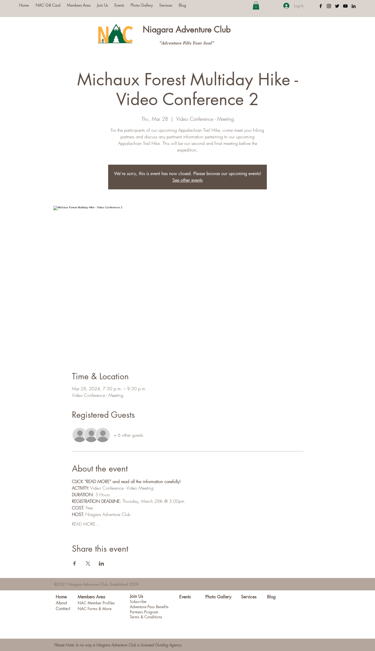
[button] (256, 5)
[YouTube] (345, 6)
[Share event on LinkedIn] (101, 563)
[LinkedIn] (353, 6)
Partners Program (144, 611)
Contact (63, 608)
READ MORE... (85, 524)
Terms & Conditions (146, 616)
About (61, 603)
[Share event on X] (88, 563)
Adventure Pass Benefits (149, 606)
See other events (187, 180)
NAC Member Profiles (96, 602)
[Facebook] (320, 6)
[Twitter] (337, 6)
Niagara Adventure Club (187, 29)
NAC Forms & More (94, 608)
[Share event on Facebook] (74, 563)
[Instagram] (329, 6)
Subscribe (138, 601)
